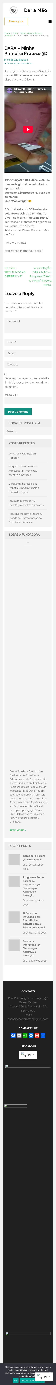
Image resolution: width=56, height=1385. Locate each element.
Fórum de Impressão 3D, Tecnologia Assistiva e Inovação (31, 948)
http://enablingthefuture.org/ (23, 250)
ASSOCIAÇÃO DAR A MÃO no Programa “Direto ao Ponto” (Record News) (40, 276)
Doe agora (16, 21)
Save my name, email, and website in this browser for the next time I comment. (27, 382)
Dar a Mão (35, 10)
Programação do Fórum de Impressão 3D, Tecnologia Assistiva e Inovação (23, 470)
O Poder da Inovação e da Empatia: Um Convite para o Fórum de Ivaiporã (24, 488)
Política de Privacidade (32, 1380)
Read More (17, 830)
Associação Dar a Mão (19, 63)
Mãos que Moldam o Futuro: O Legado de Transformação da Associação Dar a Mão (25, 518)
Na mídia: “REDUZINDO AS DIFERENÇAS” (14, 272)
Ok (15, 1380)
